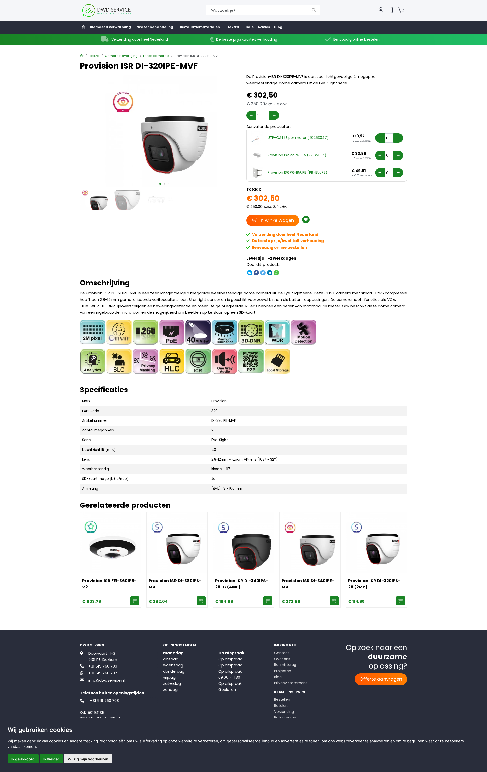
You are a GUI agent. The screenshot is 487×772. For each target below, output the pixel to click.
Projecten (282, 670)
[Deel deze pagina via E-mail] (249, 272)
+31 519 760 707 (102, 673)
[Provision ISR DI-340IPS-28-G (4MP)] (243, 542)
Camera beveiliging (121, 56)
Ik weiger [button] (51, 759)
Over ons (282, 658)
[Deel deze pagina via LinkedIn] (269, 272)
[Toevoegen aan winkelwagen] (134, 600)
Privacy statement (290, 683)
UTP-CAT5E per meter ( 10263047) (298, 137)
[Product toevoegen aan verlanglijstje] (306, 219)
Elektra (94, 56)
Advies (264, 27)
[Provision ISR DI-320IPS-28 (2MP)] (376, 542)
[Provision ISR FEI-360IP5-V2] (110, 542)
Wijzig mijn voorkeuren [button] (88, 759)
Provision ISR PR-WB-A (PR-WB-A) (297, 155)
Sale (250, 27)
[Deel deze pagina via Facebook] (256, 272)
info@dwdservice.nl (106, 680)
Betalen (281, 705)
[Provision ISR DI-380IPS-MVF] (177, 542)
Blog (278, 27)
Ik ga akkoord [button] (23, 759)
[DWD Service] (115, 10)
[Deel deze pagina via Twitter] (263, 272)
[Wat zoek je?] (314, 10)
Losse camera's (156, 56)
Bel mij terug (285, 664)
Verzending (284, 711)
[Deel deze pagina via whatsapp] (276, 272)
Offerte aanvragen (381, 679)
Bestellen (282, 699)
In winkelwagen (276, 220)
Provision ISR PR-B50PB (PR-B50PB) (297, 172)
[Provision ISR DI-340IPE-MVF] (310, 542)
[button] (381, 10)
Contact (281, 652)
